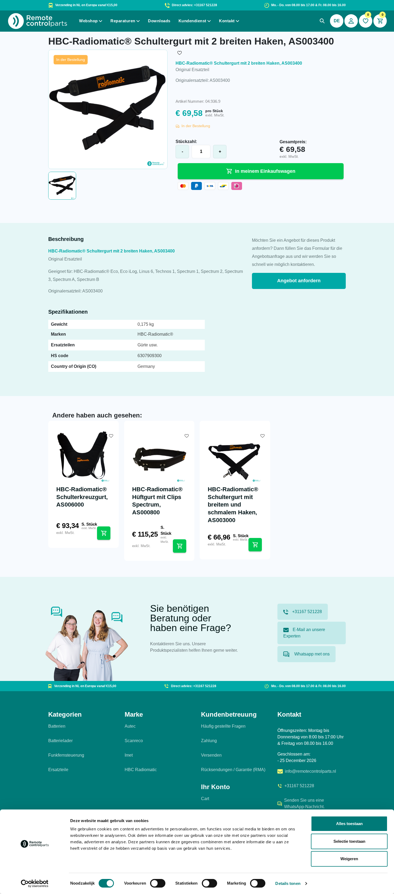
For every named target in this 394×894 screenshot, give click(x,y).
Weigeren (349, 858)
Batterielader (60, 740)
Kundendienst (192, 21)
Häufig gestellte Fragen (223, 726)
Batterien (56, 726)
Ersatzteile (58, 769)
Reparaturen (122, 21)
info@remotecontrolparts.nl (310, 771)
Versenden (211, 755)
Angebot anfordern (299, 280)
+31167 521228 (307, 611)
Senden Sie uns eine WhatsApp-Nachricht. (304, 803)
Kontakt (227, 21)
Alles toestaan (349, 823)
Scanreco (134, 740)
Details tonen (287, 883)
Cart (205, 798)
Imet (129, 755)
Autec (130, 726)
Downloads (159, 21)
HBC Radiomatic (141, 769)
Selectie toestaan (349, 841)
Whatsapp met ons (311, 654)
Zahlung (209, 740)
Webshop (88, 21)
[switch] (157, 883)
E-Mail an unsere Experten (304, 632)
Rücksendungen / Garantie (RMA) (233, 769)
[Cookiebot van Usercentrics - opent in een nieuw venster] (34, 884)
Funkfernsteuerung (66, 755)
